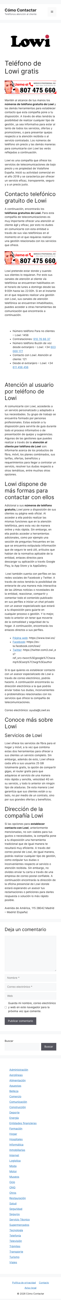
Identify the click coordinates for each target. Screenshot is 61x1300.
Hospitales (16, 1139)
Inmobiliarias (17, 1150)
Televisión (15, 1241)
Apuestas (15, 1085)
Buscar (9, 1040)
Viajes (13, 1262)
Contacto (44, 1282)
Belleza (13, 1091)
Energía (14, 1117)
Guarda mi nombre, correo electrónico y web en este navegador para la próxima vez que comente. (32, 1007)
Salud (13, 1203)
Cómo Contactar (20, 10)
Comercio (15, 1096)
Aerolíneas (16, 1075)
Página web (20, 638)
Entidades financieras (23, 1123)
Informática (16, 1144)
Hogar (13, 1134)
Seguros (14, 1214)
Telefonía (15, 1235)
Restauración (17, 1198)
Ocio (12, 1182)
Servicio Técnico (19, 1219)
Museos (14, 1176)
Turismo (14, 1257)
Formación (15, 1128)
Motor (13, 1171)
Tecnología (16, 1230)
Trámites (14, 1246)
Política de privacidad (24, 1282)
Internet (14, 1155)
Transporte (16, 1251)
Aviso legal (30, 1287)
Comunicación (18, 1101)
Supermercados (19, 1224)
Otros (12, 1192)
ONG (12, 1187)
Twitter (17, 649)
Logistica (15, 1160)
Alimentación (17, 1080)
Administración (18, 1069)
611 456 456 (20, 367)
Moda (13, 1166)
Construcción (17, 1107)
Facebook (19, 641)
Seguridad (15, 1208)
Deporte (14, 1112)
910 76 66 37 (41, 339)
